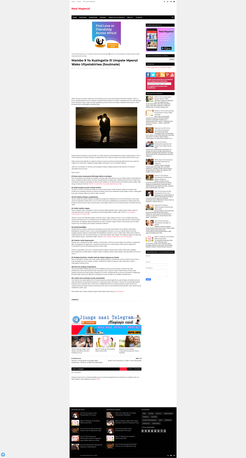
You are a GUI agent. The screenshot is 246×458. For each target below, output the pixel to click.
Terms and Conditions (89, 1)
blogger (123, 369)
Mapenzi (103, 17)
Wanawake (93, 17)
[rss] (164, 1)
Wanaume (82, 17)
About (73, 1)
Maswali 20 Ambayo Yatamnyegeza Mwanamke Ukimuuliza (163, 207)
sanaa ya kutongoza (149, 420)
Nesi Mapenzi (80, 8)
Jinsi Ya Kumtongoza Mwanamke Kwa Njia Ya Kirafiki (162, 223)
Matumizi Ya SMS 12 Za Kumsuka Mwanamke (162, 129)
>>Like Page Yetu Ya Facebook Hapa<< (159, 67)
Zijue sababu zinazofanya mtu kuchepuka (117, 236)
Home (75, 17)
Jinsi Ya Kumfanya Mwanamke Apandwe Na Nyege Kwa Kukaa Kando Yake (162, 145)
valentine (168, 420)
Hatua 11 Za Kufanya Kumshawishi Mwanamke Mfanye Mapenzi (163, 177)
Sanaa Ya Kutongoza (116, 17)
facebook (137, 369)
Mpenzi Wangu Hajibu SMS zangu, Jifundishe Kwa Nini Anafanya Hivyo (80, 351)
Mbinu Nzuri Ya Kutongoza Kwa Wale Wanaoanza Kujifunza (163, 161)
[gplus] (168, 1)
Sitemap (139, 17)
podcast (154, 416)
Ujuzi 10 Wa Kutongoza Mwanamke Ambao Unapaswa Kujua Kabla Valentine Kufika (90, 438)
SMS (160, 420)
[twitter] (171, 1)
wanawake (116, 68)
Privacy (79, 1)
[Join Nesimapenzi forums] (2, 455)
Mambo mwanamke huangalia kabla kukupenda (105, 184)
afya (144, 413)
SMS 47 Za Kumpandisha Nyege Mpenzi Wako (162, 98)
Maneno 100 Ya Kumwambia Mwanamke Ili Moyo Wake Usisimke (164, 112)
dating (91, 68)
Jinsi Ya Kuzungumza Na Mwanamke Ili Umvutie (162, 192)
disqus (130, 369)
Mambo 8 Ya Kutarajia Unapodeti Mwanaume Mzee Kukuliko (129, 351)
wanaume (109, 68)
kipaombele (168, 413)
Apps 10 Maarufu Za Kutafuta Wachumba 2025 (105, 350)
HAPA (98, 379)
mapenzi (102, 68)
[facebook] (174, 1)
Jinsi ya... (130, 17)
